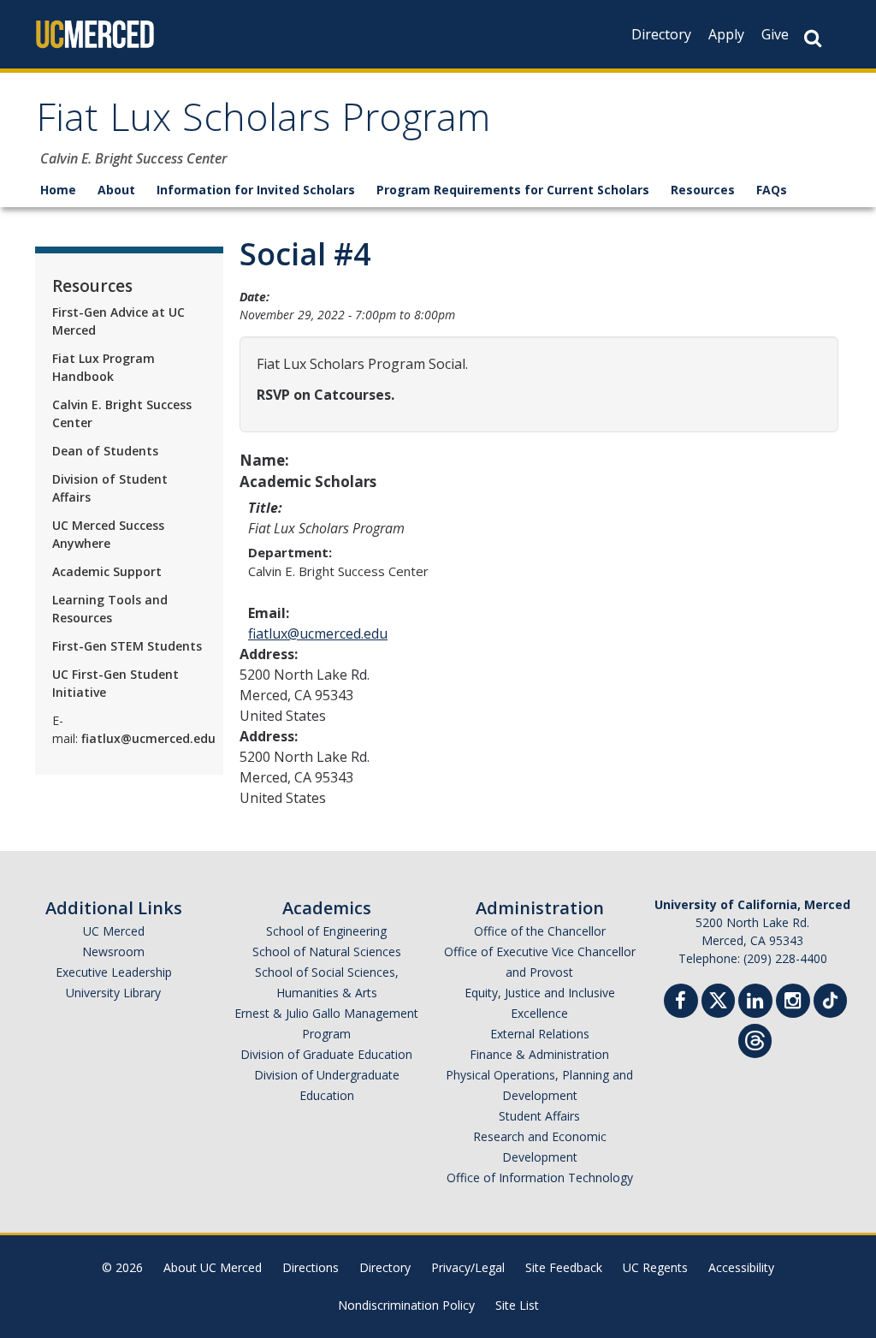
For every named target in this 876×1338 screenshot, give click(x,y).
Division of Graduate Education (326, 1054)
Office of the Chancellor (540, 931)
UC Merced (114, 931)
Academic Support (107, 571)
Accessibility (741, 1267)
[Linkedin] (755, 1003)
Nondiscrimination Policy (406, 1305)
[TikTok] (830, 998)
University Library (113, 992)
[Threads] (755, 1039)
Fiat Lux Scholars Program (263, 123)
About (116, 189)
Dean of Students (105, 451)
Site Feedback (563, 1267)
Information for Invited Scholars (256, 189)
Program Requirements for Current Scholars (512, 189)
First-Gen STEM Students (127, 646)
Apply (726, 34)
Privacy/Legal (468, 1267)
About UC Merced (212, 1267)
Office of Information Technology (540, 1177)
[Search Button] (813, 38)
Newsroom (113, 951)
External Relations (539, 1034)
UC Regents (655, 1267)
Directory (661, 34)
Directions (310, 1267)
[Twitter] (718, 998)
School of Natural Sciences (326, 951)
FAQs (771, 189)
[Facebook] (681, 1003)
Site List (517, 1305)
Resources (703, 189)
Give (775, 34)
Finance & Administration (539, 1054)
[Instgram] (793, 1003)
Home (58, 189)
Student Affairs (539, 1116)
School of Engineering (326, 931)
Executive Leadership (114, 972)
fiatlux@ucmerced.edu (318, 633)
